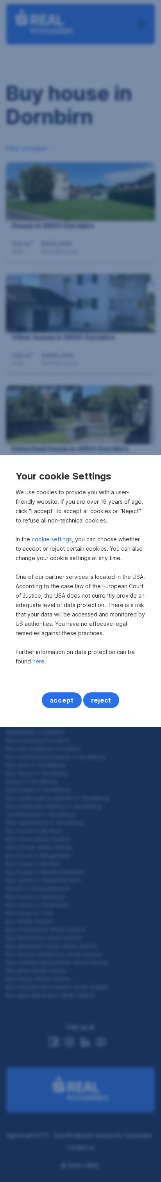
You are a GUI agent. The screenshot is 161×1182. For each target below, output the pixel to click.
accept (62, 700)
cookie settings (52, 539)
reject (101, 700)
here (38, 661)
